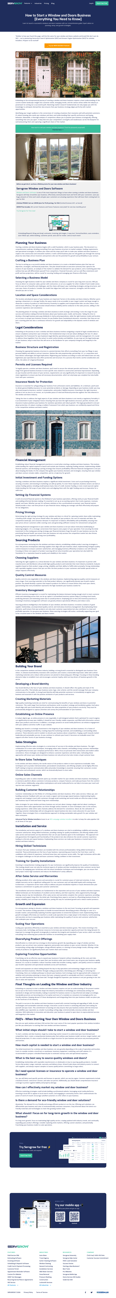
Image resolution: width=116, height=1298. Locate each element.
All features (12, 1285)
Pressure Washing (45, 1277)
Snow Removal (44, 1274)
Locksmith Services (45, 1282)
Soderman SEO (68, 1280)
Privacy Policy (28, 1292)
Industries (38, 3)
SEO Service (11, 1282)
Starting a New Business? (71, 1266)
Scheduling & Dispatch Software (18, 1263)
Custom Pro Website (14, 1274)
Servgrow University (69, 1255)
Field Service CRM (13, 1255)
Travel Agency (44, 1258)
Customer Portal (13, 1269)
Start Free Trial (102, 3)
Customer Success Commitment (97, 1258)
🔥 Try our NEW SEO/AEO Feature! (58, 46)
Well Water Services (46, 1272)
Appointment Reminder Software (19, 1272)
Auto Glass (43, 1255)
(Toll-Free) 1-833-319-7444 (95, 1255)
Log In (91, 3)
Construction (43, 1280)
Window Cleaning (45, 1263)
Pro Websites (67, 1272)
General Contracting (46, 1266)
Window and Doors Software (26, 193)
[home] (15, 3)
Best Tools (66, 1269)
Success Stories (68, 1263)
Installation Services (46, 1269)
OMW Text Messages (14, 1277)
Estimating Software (14, 1258)
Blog (52, 3)
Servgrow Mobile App (70, 1274)
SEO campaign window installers (61, 819)
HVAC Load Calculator (70, 1261)
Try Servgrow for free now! (25, 211)
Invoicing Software (14, 1261)
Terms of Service (41, 1292)
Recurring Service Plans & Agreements (20, 1280)
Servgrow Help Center (70, 1258)
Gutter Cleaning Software (47, 1261)
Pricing (46, 3)
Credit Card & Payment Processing (19, 1266)
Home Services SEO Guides (71, 1277)
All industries (43, 1285)
